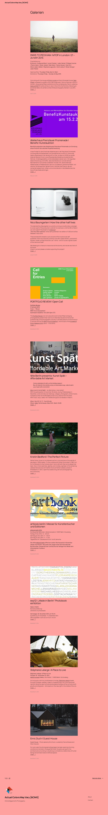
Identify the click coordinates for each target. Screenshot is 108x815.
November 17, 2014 (34, 623)
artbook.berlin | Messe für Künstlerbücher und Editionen (52, 525)
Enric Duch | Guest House (43, 738)
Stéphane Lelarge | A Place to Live (48, 670)
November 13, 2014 (34, 758)
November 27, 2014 (34, 329)
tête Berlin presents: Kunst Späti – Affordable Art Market (48, 377)
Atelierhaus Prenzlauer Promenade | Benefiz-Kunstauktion (49, 141)
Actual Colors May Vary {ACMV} (16, 2)
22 (9, 778)
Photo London (52, 80)
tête (31, 390)
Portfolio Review (35, 305)
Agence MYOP (34, 86)
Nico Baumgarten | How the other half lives (52, 222)
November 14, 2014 (34, 691)
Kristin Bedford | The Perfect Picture (49, 456)
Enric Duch (53, 747)
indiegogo (52, 230)
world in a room (35, 677)
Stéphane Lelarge (64, 680)
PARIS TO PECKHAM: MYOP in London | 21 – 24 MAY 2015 (52, 56)
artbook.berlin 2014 (36, 530)
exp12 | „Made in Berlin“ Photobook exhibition (48, 602)
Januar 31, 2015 (33, 255)
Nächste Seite (97, 778)
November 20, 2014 (34, 477)
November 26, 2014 (34, 410)
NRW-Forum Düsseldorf (51, 321)
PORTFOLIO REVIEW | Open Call (46, 301)
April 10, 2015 (33, 93)
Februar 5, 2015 (33, 175)
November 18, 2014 (34, 554)
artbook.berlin (40, 543)
